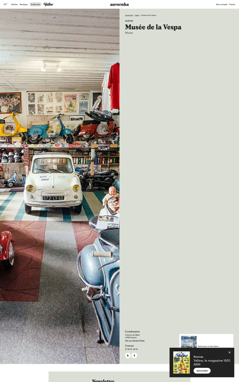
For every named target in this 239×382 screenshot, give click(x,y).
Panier (232, 4)
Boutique (24, 4)
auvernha (129, 15)
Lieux (137, 15)
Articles (14, 4)
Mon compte (221, 4)
